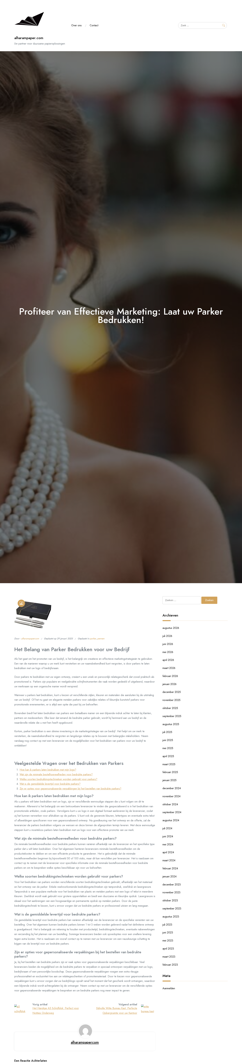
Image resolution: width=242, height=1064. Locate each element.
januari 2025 (169, 780)
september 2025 (171, 716)
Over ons (76, 25)
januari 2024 (169, 876)
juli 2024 (167, 828)
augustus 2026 (170, 628)
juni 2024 (167, 836)
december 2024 (171, 788)
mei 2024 (167, 844)
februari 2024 (170, 868)
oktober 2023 (170, 900)
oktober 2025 (170, 708)
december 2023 (171, 884)
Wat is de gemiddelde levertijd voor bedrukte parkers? (50, 784)
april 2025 (168, 756)
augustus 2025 (170, 724)
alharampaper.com (28, 37)
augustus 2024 (170, 820)
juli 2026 (167, 636)
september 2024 (171, 812)
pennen (100, 638)
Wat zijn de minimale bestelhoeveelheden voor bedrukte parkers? (56, 774)
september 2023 (171, 908)
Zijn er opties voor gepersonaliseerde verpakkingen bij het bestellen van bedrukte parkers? (70, 788)
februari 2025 (170, 772)
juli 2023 (167, 925)
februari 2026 (170, 676)
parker (93, 638)
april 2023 (168, 948)
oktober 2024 (170, 804)
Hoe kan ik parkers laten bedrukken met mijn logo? (48, 770)
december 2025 (171, 692)
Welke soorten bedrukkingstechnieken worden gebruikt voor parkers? (58, 779)
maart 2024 (168, 860)
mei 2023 (167, 940)
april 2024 (168, 852)
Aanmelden (168, 988)
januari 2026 (169, 684)
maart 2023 (168, 957)
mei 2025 (167, 748)
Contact (94, 25)
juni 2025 (167, 740)
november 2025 (171, 700)
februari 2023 (170, 965)
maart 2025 (168, 764)
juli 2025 (167, 732)
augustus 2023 (170, 916)
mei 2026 (167, 652)
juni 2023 (167, 932)
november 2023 (171, 892)
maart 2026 (168, 668)
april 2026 (168, 660)
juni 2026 (167, 644)
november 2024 (171, 796)
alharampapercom (30, 638)
